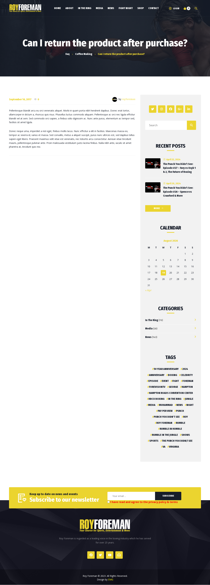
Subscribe (168, 495)
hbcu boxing (156, 398)
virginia (174, 446)
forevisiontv (157, 386)
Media (149, 328)
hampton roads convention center (171, 392)
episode (153, 380)
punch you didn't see (167, 416)
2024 (185, 368)
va (164, 446)
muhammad (166, 404)
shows (185, 434)
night (189, 404)
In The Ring (151, 320)
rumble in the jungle (165, 434)
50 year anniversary (166, 368)
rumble (180, 422)
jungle (189, 398)
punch (180, 410)
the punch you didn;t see (177, 440)
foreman (187, 380)
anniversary (156, 375)
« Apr (148, 290)
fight (175, 380)
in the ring (174, 398)
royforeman (128, 99)
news (179, 404)
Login (176, 8)
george (173, 386)
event (165, 380)
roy (185, 416)
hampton (187, 386)
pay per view (165, 410)
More (157, 208)
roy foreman (164, 422)
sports (153, 440)
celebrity (187, 375)
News (148, 337)
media (151, 404)
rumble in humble (171, 428)
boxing (172, 375)
